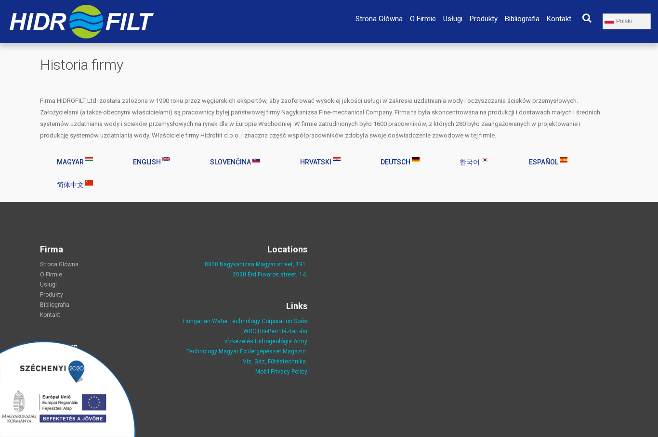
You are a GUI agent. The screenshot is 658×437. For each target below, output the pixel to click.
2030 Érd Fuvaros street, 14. (270, 274)
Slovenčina (231, 162)
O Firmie (423, 18)
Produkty (484, 18)
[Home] (82, 10)
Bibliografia (522, 18)
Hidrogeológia (273, 341)
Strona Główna (379, 18)
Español (544, 162)
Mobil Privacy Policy (281, 371)
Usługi (452, 18)
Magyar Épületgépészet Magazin (262, 351)
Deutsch (396, 162)
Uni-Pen (268, 331)
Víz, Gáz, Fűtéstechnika (274, 361)
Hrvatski (316, 162)
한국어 (470, 162)
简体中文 (71, 184)
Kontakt (559, 18)
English (147, 162)
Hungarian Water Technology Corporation (237, 321)
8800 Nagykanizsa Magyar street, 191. (256, 264)
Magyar (71, 162)
